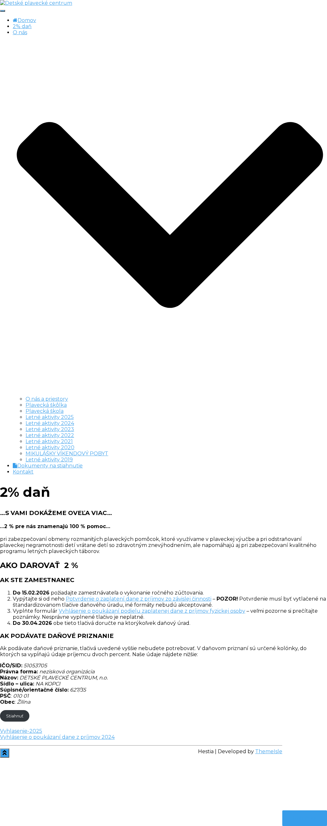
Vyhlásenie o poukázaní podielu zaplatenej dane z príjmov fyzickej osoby (152, 611)
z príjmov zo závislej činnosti (175, 599)
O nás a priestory (47, 399)
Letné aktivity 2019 (49, 460)
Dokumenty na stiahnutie (50, 466)
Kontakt (23, 472)
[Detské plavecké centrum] (36, 3)
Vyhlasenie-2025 (21, 731)
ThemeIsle (268, 751)
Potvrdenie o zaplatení (96, 599)
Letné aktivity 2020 (50, 447)
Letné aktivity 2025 (50, 417)
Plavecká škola (45, 411)
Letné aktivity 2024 (50, 423)
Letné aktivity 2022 (50, 435)
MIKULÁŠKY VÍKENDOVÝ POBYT (67, 454)
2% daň (22, 26)
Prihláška (304, 818)
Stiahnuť (14, 716)
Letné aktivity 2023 (50, 429)
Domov (27, 20)
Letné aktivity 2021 (49, 441)
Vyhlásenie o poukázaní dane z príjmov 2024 (57, 737)
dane (132, 599)
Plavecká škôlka (46, 405)
